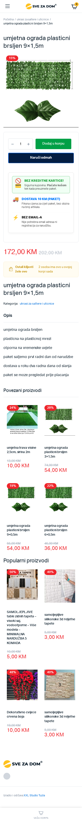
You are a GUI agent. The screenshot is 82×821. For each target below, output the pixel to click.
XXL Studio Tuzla (34, 795)
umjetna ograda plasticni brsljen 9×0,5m (18, 530)
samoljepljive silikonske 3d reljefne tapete (59, 619)
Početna (8, 19)
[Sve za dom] (41, 6)
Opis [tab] (7, 316)
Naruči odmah (41, 157)
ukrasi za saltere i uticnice (33, 19)
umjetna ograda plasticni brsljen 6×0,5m (56, 530)
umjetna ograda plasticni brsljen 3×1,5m (56, 452)
